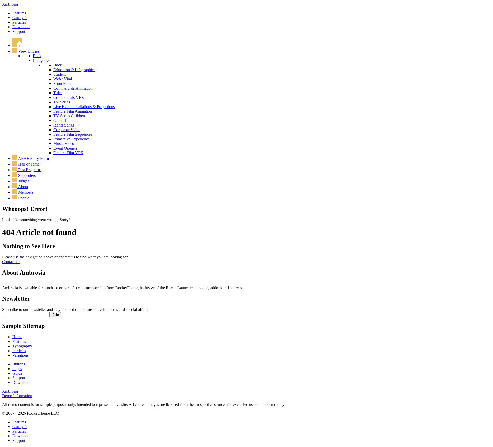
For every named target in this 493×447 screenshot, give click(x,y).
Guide (17, 373)
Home (17, 337)
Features (19, 13)
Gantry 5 (19, 17)
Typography (22, 346)
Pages (17, 368)
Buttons (18, 364)
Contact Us (11, 261)
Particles (19, 22)
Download (21, 27)
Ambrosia (10, 4)
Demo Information (17, 396)
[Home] (17, 45)
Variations (20, 355)
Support (18, 31)
